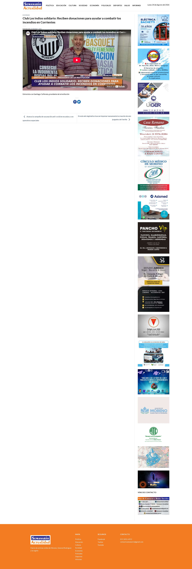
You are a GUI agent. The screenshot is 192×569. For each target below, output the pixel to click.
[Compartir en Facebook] (75, 102)
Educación (61, 5)
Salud (127, 5)
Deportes (117, 5)
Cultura (72, 5)
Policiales (106, 5)
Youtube (101, 545)
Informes (136, 5)
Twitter (100, 542)
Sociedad (83, 5)
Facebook (101, 539)
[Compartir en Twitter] (79, 102)
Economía (94, 5)
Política (50, 5)
